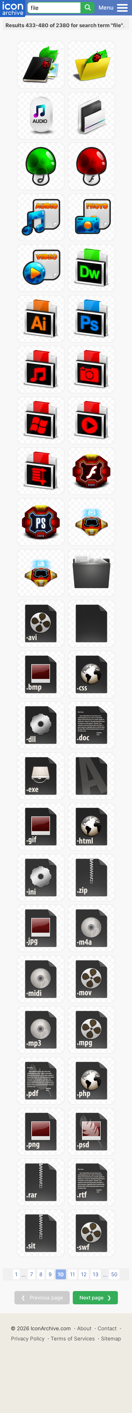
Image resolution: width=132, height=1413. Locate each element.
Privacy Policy (28, 1339)
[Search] (87, 8)
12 (84, 1274)
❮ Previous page (42, 1297)
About (84, 1328)
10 (61, 1274)
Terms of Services (73, 1339)
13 (96, 1274)
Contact (107, 1328)
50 (114, 1274)
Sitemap (111, 1339)
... (23, 1275)
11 (72, 1274)
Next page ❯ (95, 1297)
